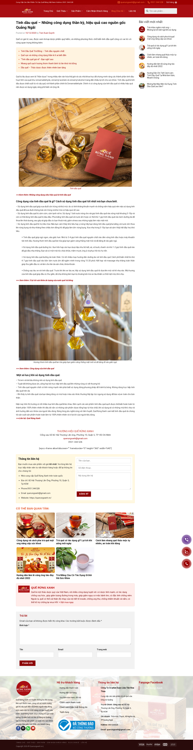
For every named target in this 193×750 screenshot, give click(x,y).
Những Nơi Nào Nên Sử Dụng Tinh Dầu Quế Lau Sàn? (162, 85)
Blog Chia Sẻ (117, 11)
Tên (21, 649)
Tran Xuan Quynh (47, 33)
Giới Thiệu (61, 11)
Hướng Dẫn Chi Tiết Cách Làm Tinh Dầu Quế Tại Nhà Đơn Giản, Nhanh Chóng (161, 75)
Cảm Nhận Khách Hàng (97, 11)
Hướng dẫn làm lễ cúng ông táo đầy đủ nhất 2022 (160, 65)
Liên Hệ (132, 11)
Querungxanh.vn (36, 746)
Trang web (102, 649)
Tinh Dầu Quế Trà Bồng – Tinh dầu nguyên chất (42, 51)
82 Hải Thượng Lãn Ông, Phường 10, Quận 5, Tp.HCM (116, 708)
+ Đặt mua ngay (66, 602)
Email (60, 649)
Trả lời (23, 615)
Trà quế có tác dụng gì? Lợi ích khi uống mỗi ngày (161, 47)
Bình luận (24, 625)
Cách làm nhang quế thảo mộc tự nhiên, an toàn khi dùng (161, 56)
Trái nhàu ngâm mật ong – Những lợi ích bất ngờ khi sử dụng (161, 28)
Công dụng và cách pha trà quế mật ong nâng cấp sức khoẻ (160, 37)
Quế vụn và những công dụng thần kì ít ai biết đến (43, 55)
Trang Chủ (48, 11)
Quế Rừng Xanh (153, 688)
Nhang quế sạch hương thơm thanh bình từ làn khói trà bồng (49, 63)
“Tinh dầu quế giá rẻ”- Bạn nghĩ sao (37, 59)
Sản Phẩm (76, 11)
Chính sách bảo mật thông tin (73, 707)
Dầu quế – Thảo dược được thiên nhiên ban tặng (43, 67)
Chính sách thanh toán (70, 702)
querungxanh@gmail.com (75, 438)
